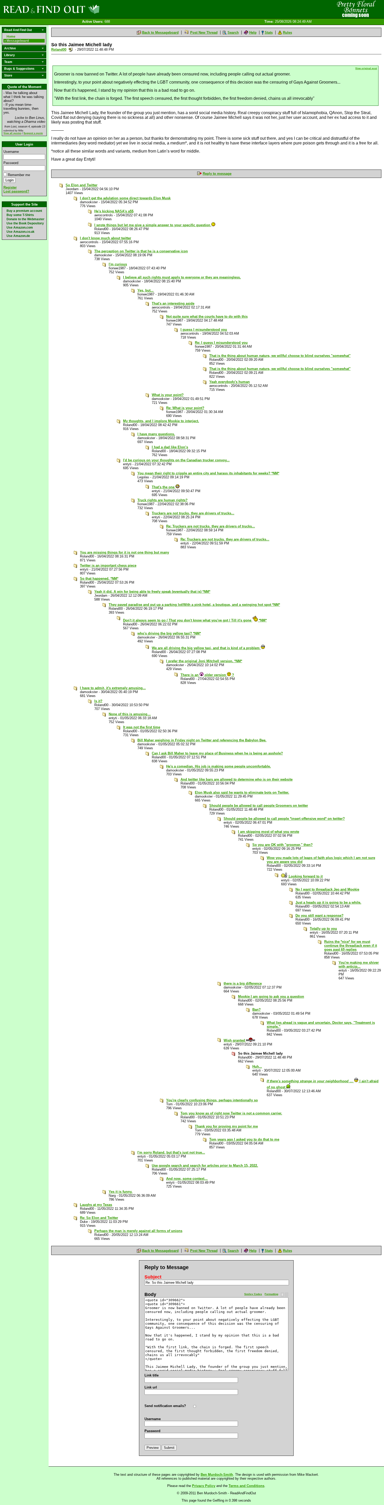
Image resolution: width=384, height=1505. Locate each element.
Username (11, 152)
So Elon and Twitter (81, 185)
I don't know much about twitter (105, 238)
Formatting (271, 1294)
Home (11, 36)
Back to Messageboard (160, 32)
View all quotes (12, 133)
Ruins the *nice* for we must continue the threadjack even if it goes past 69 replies (350, 945)
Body (150, 1294)
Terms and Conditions (246, 1486)
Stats (269, 32)
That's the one (164, 487)
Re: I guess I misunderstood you (221, 343)
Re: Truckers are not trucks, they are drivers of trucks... (210, 526)
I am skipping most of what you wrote (268, 832)
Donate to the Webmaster (25, 219)
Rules (287, 32)
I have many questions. (156, 434)
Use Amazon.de (18, 236)
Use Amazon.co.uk (20, 232)
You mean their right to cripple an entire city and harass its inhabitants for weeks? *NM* (208, 473)
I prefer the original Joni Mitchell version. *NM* (204, 661)
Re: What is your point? (185, 408)
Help (253, 32)
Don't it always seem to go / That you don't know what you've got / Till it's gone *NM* (195, 620)
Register (10, 187)
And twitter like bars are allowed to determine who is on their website (237, 779)
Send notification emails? (165, 1406)
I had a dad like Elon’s (170, 447)
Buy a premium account (24, 211)
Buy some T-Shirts (20, 215)
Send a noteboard (71, 49)
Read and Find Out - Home (78, 9)
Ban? (256, 1010)
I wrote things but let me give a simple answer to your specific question (152, 225)
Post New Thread (204, 32)
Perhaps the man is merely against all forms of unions (138, 1231)
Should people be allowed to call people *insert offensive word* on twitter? (284, 819)
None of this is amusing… (130, 714)
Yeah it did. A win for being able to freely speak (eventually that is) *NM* (152, 592)
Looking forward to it (305, 876)
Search (233, 32)
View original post (366, 68)
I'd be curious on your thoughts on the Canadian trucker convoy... (176, 460)
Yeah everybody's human (229, 382)
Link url (150, 1387)
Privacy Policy (203, 1486)
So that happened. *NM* (99, 578)
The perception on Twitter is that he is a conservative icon (141, 251)
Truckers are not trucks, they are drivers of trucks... (193, 513)
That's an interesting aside (173, 303)
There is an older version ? (207, 675)
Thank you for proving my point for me (226, 1126)
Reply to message (217, 174)
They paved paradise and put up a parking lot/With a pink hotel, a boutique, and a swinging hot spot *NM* (194, 605)
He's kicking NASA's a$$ (113, 211)
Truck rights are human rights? (162, 500)
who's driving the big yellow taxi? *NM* (169, 633)
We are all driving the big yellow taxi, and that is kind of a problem (206, 648)
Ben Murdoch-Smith (217, 1475)
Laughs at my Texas (96, 1205)
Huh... (257, 1066)
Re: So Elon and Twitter (99, 1218)
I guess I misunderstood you (204, 330)
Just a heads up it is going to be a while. (328, 902)
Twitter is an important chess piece (108, 565)
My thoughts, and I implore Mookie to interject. (161, 421)
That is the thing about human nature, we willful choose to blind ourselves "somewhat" (280, 356)
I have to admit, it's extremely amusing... (113, 688)
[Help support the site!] (355, 9)
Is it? (98, 701)
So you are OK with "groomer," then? (282, 845)
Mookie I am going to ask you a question (271, 996)
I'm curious (118, 264)
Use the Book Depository (25, 223)
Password (10, 163)
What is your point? (168, 395)
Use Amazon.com (20, 227)
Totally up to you (323, 929)
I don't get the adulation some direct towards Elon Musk (125, 198)
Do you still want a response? (319, 915)
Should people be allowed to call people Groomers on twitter (258, 805)
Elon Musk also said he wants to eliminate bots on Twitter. (242, 792)
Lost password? (16, 191)
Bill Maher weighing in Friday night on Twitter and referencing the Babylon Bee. (201, 740)
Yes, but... (145, 290)
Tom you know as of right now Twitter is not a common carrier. (231, 1113)
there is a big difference (243, 983)
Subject (152, 1277)
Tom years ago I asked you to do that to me (244, 1139)
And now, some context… (187, 1179)
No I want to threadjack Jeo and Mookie (327, 889)
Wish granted (235, 1040)
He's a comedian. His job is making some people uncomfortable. (218, 766)
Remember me (19, 175)
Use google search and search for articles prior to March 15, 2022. (205, 1165)
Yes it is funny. (120, 1192)
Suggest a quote (33, 133)
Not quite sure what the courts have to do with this (207, 316)
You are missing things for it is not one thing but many (124, 552)
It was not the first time (141, 727)
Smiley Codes (253, 1294)
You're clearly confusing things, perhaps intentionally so (212, 1100)
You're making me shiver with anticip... (359, 964)
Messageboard (18, 41)
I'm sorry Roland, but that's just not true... (171, 1152)
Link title (151, 1375)
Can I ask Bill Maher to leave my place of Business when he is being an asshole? (217, 753)
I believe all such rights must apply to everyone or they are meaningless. (182, 277)
